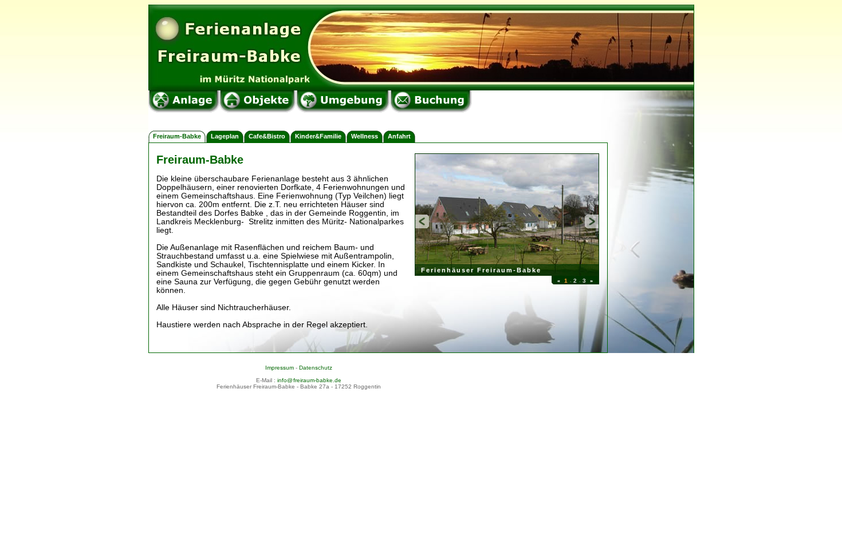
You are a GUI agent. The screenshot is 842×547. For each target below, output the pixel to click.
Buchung (431, 101)
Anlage (183, 101)
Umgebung (343, 101)
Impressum (279, 367)
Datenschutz (315, 367)
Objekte (257, 101)
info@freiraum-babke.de (309, 380)
